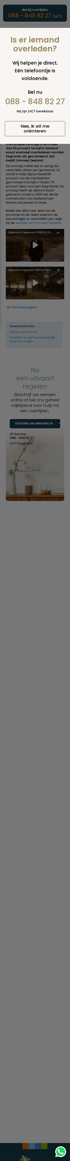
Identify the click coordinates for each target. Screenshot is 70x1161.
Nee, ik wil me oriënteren (35, 128)
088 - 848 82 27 (35, 101)
